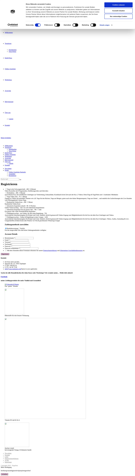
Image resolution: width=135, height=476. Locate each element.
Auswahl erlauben (118, 11)
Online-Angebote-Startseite (17, 172)
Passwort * (8, 246)
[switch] (57, 25)
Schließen (4, 474)
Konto (7, 170)
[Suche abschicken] (20, 179)
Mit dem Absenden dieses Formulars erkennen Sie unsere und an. (46, 250)
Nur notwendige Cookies (118, 16)
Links (6, 457)
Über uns (7, 162)
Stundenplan (13, 149)
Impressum (8, 462)
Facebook (4, 277)
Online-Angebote (10, 154)
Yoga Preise (12, 151)
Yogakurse (8, 147)
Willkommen (9, 146)
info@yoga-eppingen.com (13, 269)
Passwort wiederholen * (12, 248)
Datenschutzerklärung (50, 250)
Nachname (8, 244)
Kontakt (7, 165)
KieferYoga (8, 153)
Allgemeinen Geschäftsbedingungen (71, 250)
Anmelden (12, 174)
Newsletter (8, 168)
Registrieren (12, 175)
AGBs (7, 460)
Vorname (7, 242)
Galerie (11, 163)
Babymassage (9, 160)
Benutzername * (10, 238)
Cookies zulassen (118, 5)
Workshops (8, 156)
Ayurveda (8, 158)
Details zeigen (105, 25)
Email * (7, 240)
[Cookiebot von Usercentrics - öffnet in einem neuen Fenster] (12, 25)
